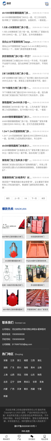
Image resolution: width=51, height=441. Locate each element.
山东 (33, 374)
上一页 (17, 198)
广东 (12, 367)
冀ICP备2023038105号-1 (25, 426)
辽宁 (12, 381)
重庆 (26, 388)
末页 (43, 198)
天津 (19, 388)
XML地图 (26, 431)
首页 (8, 198)
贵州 (33, 367)
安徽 (6, 360)
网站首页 (6, 439)
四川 (19, 367)
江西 (33, 360)
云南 (40, 367)
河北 (19, 374)
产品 (19, 439)
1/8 (25, 198)
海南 (26, 367)
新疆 (6, 396)
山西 (12, 374)
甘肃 (35, 381)
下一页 (34, 198)
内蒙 (6, 388)
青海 (41, 381)
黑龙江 (27, 381)
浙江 (19, 360)
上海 (6, 374)
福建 (26, 360)
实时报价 (31, 439)
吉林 (19, 381)
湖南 (6, 367)
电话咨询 (44, 439)
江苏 (12, 360)
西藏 (33, 388)
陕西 (40, 374)
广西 (12, 388)
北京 (6, 381)
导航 (47, 4)
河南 (26, 374)
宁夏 (40, 388)
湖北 (40, 360)
